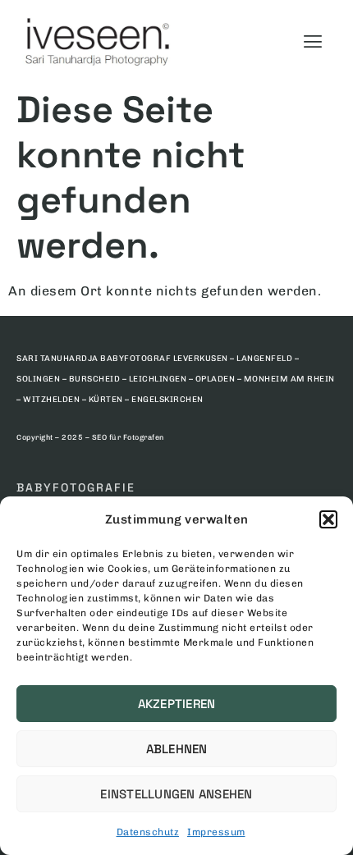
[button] (328, 519)
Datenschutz (148, 832)
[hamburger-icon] (312, 41)
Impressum (216, 832)
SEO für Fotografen (128, 437)
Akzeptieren (177, 703)
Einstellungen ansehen (176, 794)
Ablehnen (177, 749)
